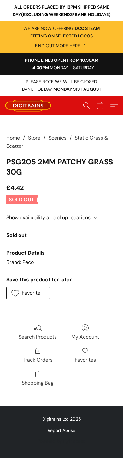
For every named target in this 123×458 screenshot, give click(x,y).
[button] (29, 105)
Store (34, 138)
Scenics (58, 138)
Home (13, 138)
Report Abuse (61, 430)
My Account (85, 337)
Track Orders (38, 360)
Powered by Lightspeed (62, 441)
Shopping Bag (38, 383)
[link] (61, 45)
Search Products (38, 337)
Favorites (85, 360)
